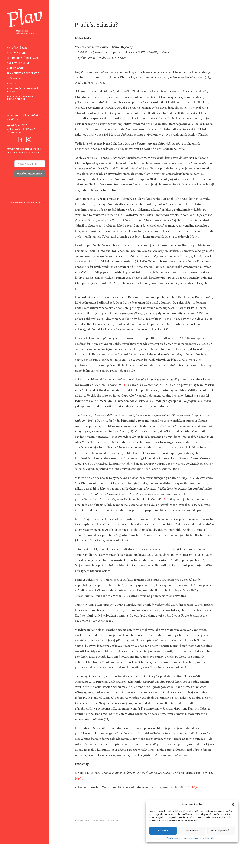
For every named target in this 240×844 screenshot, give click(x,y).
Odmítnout (192, 830)
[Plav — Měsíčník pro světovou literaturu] (24, 21)
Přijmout (163, 830)
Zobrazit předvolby (221, 830)
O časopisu (14, 78)
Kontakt (13, 83)
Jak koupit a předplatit (23, 73)
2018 (111, 821)
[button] (233, 804)
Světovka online (18, 63)
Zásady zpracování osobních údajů (23, 202)
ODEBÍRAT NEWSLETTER (29, 173)
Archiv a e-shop (17, 53)
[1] (124, 385)
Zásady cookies (173, 838)
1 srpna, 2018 (82, 821)
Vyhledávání (15, 68)
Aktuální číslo (17, 47)
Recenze (100, 821)
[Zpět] (79, 778)
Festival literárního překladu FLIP (21, 98)
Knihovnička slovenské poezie (22, 90)
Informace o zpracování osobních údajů (199, 838)
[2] (165, 499)
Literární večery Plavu (22, 58)
